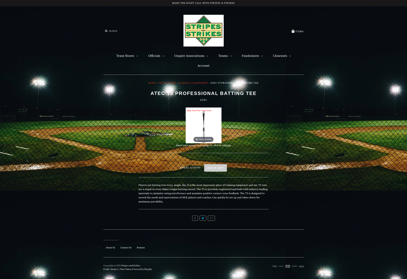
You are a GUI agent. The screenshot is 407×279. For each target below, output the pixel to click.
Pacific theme (110, 269)
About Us (110, 247)
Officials (154, 56)
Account (203, 65)
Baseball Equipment (193, 82)
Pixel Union (125, 269)
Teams (223, 56)
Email (211, 218)
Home (152, 82)
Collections (167, 82)
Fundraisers (251, 56)
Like (195, 218)
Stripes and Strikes (130, 265)
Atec (203, 100)
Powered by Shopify (142, 269)
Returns (141, 247)
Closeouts (280, 56)
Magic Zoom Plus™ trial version (199, 110)
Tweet (203, 218)
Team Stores (125, 56)
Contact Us (126, 247)
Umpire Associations (189, 56)
